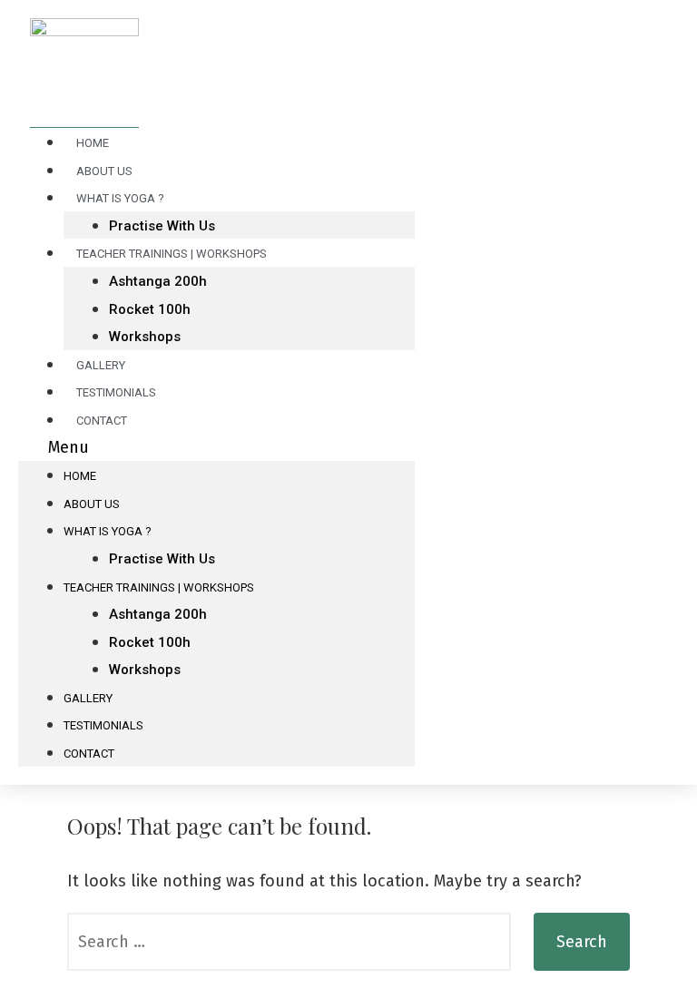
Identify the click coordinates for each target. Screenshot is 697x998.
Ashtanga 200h (158, 281)
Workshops (145, 336)
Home (80, 476)
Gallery (88, 698)
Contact (101, 420)
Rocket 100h (150, 309)
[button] (216, 448)
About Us (92, 504)
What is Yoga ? (120, 198)
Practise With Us (162, 559)
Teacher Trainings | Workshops (171, 253)
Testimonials (103, 725)
